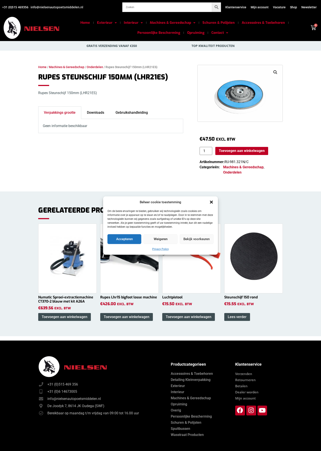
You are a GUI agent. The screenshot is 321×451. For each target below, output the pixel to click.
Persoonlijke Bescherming (158, 32)
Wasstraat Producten (187, 435)
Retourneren (245, 380)
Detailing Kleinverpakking (191, 380)
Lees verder (237, 317)
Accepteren (124, 239)
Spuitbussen (180, 429)
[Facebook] (240, 410)
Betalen (241, 386)
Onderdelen (95, 67)
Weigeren (160, 239)
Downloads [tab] (95, 112)
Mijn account (260, 7)
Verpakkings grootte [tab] (60, 112)
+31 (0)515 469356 (15, 7)
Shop (293, 7)
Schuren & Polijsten (218, 22)
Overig (176, 410)
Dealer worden (247, 392)
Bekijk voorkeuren (196, 239)
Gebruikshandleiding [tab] (132, 112)
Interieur (131, 22)
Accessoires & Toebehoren (263, 22)
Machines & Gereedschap (170, 22)
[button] (211, 202)
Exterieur (104, 22)
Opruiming (195, 32)
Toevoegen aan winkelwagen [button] (64, 317)
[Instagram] (251, 410)
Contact (217, 32)
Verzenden (243, 374)
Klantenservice (235, 7)
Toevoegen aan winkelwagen (242, 151)
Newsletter (309, 7)
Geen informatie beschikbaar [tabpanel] (65, 126)
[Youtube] (262, 410)
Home (85, 22)
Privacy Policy (160, 248)
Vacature (279, 7)
